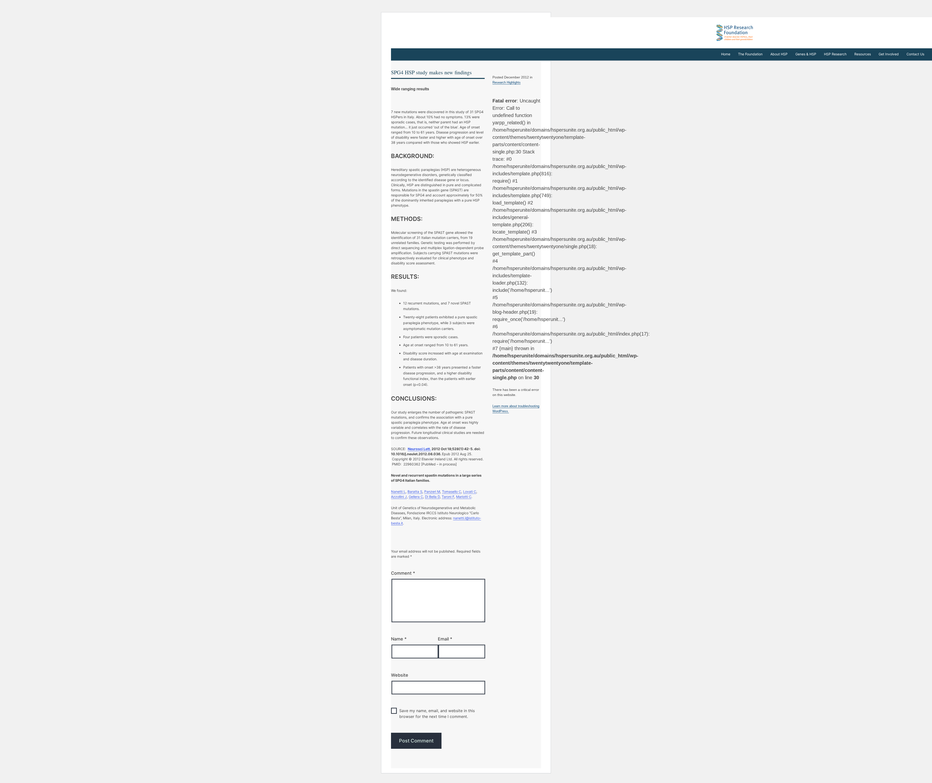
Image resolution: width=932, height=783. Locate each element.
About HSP (779, 54)
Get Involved (889, 54)
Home (725, 54)
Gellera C (416, 497)
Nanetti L (398, 491)
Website (399, 675)
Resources (862, 54)
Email (445, 638)
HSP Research (835, 54)
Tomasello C (451, 491)
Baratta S (415, 491)
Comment (403, 573)
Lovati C (469, 491)
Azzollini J (399, 497)
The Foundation (750, 54)
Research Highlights (506, 82)
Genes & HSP (805, 54)
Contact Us (915, 54)
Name (399, 638)
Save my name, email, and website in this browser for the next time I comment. (437, 713)
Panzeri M (432, 491)
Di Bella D (432, 497)
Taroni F (448, 497)
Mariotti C (463, 497)
